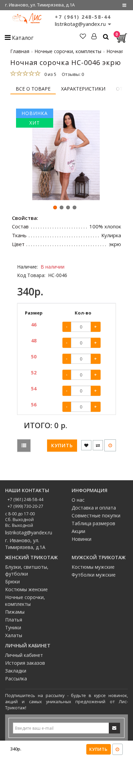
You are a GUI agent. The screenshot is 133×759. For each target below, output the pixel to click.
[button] (55, 207)
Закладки (15, 670)
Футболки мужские (94, 574)
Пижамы (15, 612)
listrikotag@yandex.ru (28, 532)
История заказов (25, 663)
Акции (78, 531)
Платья (13, 619)
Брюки (12, 581)
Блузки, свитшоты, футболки (26, 570)
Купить (98, 749)
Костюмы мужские (93, 567)
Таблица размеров (93, 523)
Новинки (81, 539)
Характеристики (83, 88)
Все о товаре (33, 88)
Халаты (13, 635)
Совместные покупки (96, 515)
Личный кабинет (24, 655)
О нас (78, 500)
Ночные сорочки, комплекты (25, 600)
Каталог (22, 38)
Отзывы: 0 (73, 74)
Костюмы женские (26, 589)
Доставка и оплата (94, 507)
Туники (13, 627)
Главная (19, 51)
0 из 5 (49, 74)
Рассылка (16, 678)
